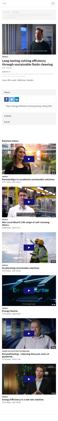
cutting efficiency (16, 74)
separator (11, 76)
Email (7, 121)
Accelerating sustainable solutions (20, 267)
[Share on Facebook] (6, 99)
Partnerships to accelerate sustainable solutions (28, 179)
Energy (15, 12)
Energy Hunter (10, 310)
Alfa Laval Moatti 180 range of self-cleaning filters (25, 224)
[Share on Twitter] (11, 99)
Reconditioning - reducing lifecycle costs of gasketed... (25, 355)
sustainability (20, 76)
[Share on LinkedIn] (16, 99)
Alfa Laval (5, 74)
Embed (7, 115)
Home (6, 12)
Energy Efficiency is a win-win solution (23, 399)
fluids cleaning (39, 74)
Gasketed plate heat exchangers (15, 351)
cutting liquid (28, 74)
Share (7, 92)
